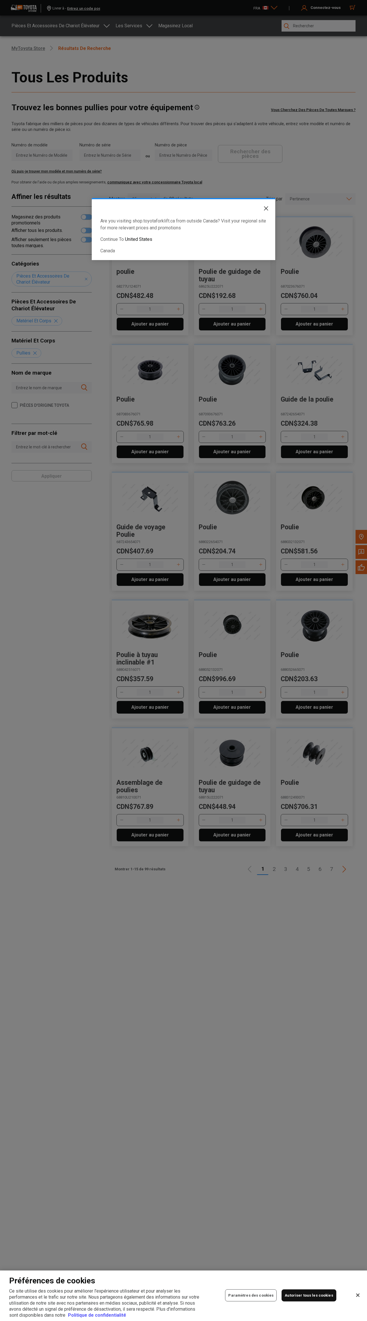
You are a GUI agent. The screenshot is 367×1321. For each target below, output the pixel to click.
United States (138, 239)
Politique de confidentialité (97, 1315)
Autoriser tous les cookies (309, 1295)
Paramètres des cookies (251, 1295)
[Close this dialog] (262, 209)
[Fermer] (358, 1295)
